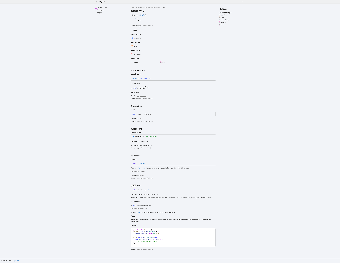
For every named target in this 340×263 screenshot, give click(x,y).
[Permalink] (143, 74)
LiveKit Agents (100, 2)
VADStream (142, 163)
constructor (143, 96)
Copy (212, 230)
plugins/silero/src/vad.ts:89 (145, 178)
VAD (163, 7)
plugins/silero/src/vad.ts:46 (145, 25)
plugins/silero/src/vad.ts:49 (145, 121)
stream (142, 175)
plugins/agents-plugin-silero (151, 7)
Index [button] (134, 30)
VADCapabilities (151, 136)
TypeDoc (16, 261)
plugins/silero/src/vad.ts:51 (145, 98)
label (141, 118)
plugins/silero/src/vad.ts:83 (145, 249)
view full (142, 15)
